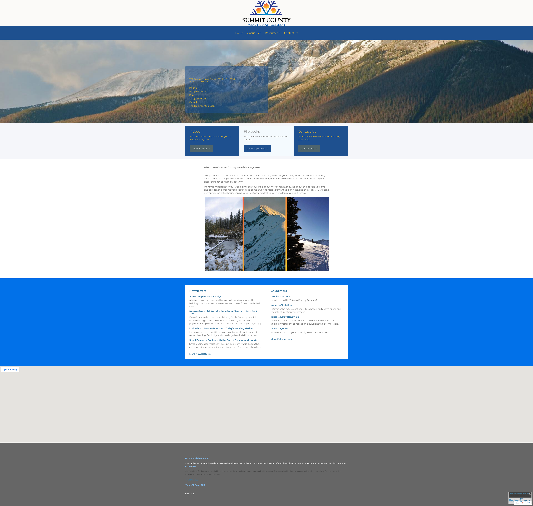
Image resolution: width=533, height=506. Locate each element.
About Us (253, 33)
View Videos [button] (200, 148)
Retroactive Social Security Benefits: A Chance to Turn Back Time (223, 312)
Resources (271, 33)
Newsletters (197, 291)
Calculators (279, 291)
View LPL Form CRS (195, 485)
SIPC (194, 466)
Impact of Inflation (281, 305)
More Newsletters (200, 354)
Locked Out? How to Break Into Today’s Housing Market (221, 328)
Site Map (189, 493)
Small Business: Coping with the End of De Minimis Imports (223, 340)
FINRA (188, 466)
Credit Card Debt (280, 296)
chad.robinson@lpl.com (202, 106)
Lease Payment (279, 328)
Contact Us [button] (307, 148)
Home (239, 33)
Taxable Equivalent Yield (285, 317)
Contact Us (291, 33)
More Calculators (281, 339)
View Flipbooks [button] (256, 148)
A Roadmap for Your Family (205, 296)
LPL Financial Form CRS (197, 458)
